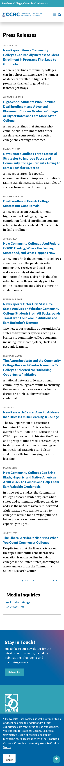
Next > (57, 580)
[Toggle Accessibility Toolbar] (56, 759)
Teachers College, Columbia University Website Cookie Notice (31, 743)
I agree (9, 758)
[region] (32, 740)
